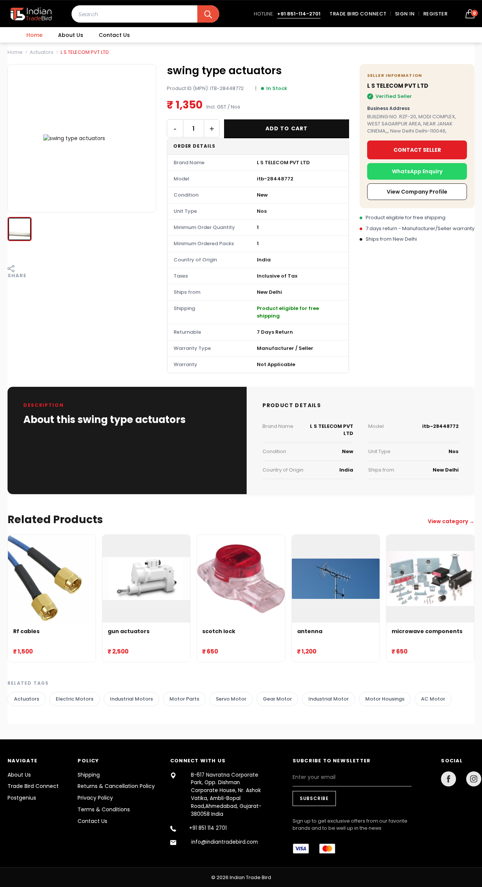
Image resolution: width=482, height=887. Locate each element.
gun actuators (128, 631)
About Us (70, 35)
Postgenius (22, 798)
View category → (451, 521)
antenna (309, 631)
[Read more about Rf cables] (52, 579)
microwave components (427, 631)
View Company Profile (417, 191)
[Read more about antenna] (336, 579)
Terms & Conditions (104, 809)
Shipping (89, 775)
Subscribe (314, 798)
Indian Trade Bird (250, 877)
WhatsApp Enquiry (417, 171)
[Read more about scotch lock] (241, 579)
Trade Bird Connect (357, 13)
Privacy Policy (95, 798)
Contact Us (114, 35)
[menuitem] (34, 35)
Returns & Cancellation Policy (116, 786)
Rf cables (26, 631)
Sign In (405, 13)
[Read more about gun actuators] (146, 579)
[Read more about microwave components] (430, 579)
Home (34, 35)
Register (435, 13)
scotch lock (218, 631)
